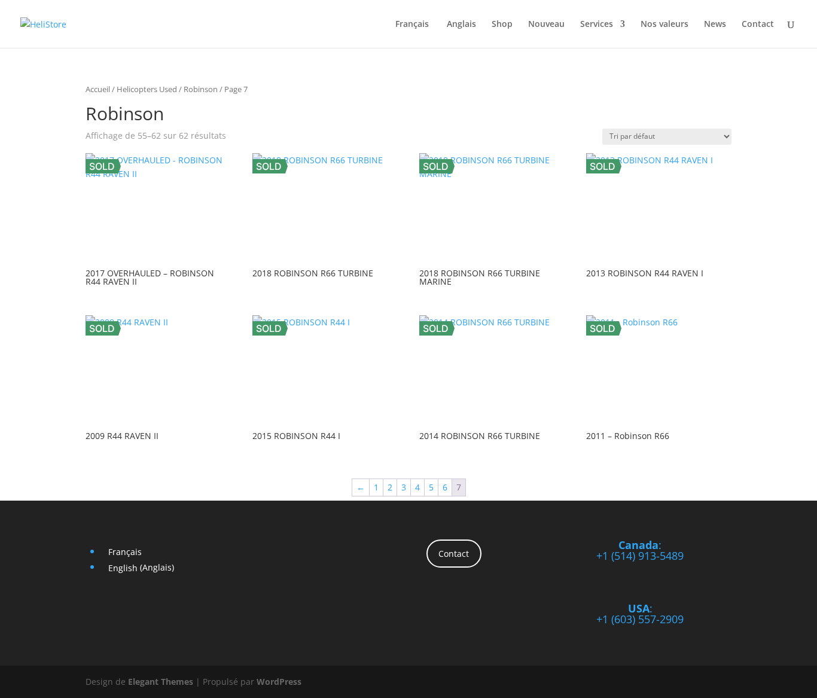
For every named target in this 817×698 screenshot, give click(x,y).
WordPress (279, 681)
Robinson (201, 89)
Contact (758, 24)
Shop (502, 24)
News (715, 24)
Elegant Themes (160, 681)
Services (596, 24)
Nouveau (546, 24)
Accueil (98, 89)
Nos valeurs (664, 24)
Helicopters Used (147, 89)
